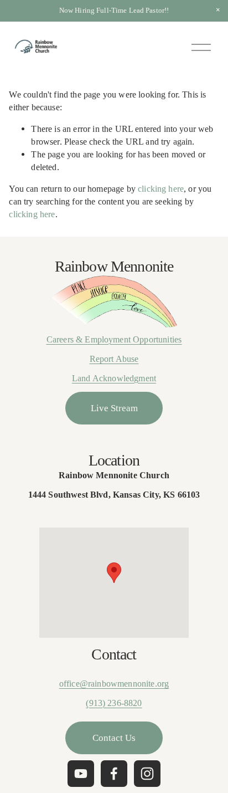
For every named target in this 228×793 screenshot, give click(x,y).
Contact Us (114, 737)
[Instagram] (147, 773)
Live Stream (114, 407)
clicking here (161, 188)
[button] (218, 10)
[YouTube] (81, 773)
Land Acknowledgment (114, 378)
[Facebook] (114, 773)
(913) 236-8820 (114, 703)
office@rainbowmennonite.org (114, 683)
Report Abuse (114, 359)
